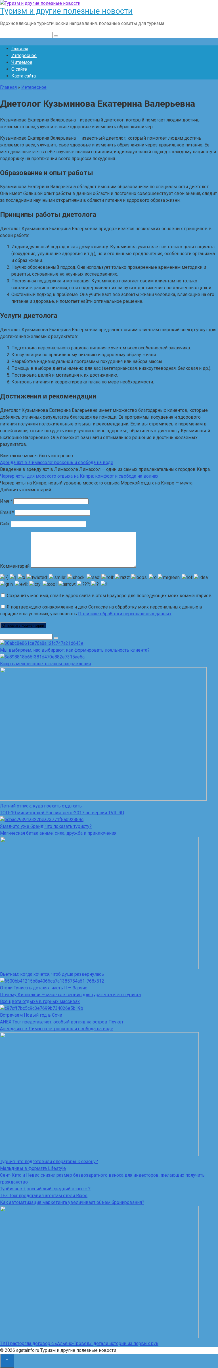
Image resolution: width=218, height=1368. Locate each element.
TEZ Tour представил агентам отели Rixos (43, 1195)
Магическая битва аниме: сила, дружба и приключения (58, 833)
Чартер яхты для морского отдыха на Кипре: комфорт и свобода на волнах (79, 476)
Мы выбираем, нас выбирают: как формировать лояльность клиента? (75, 650)
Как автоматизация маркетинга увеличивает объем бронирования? (72, 1202)
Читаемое (21, 62)
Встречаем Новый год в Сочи (31, 1015)
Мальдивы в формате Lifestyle (33, 1168)
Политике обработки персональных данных (124, 613)
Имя (6, 501)
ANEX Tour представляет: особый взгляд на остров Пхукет (61, 1022)
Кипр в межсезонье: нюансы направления (45, 663)
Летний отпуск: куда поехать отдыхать (41, 806)
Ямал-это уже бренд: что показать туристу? (46, 826)
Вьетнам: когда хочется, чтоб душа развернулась (52, 974)
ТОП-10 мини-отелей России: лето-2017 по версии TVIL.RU (62, 812)
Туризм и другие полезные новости (66, 11)
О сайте (19, 69)
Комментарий (15, 566)
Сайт (5, 523)
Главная (19, 48)
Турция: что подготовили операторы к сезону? (49, 1161)
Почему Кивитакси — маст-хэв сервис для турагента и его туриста (70, 994)
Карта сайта (23, 76)
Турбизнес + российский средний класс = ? (45, 1188)
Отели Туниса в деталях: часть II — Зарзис (43, 988)
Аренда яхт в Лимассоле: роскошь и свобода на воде (56, 462)
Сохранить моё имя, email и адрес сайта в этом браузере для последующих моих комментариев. (109, 595)
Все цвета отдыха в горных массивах (40, 1001)
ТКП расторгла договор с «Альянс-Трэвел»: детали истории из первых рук (79, 1343)
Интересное (24, 55)
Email (7, 512)
